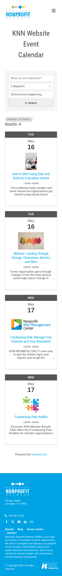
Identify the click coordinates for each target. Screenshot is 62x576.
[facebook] (6, 521)
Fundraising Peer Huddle (31, 417)
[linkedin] (25, 521)
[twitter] (12, 521)
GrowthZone (39, 454)
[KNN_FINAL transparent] (18, 6)
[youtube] (19, 521)
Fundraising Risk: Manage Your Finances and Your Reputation (31, 339)
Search (32, 103)
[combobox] (30, 86)
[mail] (31, 521)
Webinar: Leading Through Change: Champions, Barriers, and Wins (31, 257)
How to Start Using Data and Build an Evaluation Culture (31, 176)
